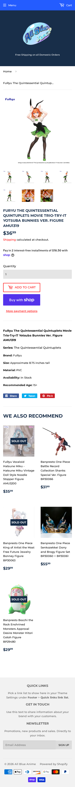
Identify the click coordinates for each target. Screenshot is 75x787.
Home (7, 71)
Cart (68, 5)
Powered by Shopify (54, 764)
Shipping (9, 239)
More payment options (22, 311)
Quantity (9, 266)
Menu (12, 5)
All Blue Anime (25, 764)
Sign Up (64, 745)
